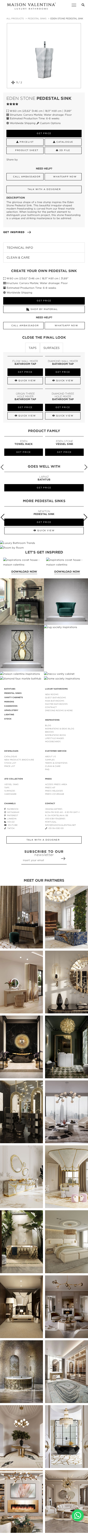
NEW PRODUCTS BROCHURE (19, 760)
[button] (85, 467)
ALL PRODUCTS (15, 18)
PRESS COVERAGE (54, 794)
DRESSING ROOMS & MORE (59, 710)
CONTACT (50, 803)
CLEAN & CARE (52, 766)
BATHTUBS (9, 689)
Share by (12, 159)
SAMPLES (50, 760)
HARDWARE (10, 794)
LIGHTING (9, 715)
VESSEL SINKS (11, 784)
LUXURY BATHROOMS (56, 689)
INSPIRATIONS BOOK (55, 735)
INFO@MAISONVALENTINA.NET (60, 825)
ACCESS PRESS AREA (56, 784)
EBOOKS (49, 732)
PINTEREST (12, 815)
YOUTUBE (12, 825)
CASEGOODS (11, 706)
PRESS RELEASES (54, 791)
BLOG (48, 725)
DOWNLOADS (11, 751)
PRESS (48, 779)
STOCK (8, 719)
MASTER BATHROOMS (56, 704)
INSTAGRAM (12, 812)
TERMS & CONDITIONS (56, 763)
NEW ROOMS (52, 694)
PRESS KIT (50, 787)
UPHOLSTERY (11, 710)
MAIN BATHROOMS (54, 701)
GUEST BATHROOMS (55, 698)
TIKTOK (10, 828)
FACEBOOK (12, 809)
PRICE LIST (9, 766)
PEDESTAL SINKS (37, 18)
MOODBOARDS (53, 741)
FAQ (47, 769)
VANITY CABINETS (13, 697)
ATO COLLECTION (13, 779)
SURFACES (9, 791)
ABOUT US (50, 756)
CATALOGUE (10, 756)
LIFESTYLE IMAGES (54, 738)
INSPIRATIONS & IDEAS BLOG (59, 729)
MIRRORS (9, 702)
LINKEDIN (11, 819)
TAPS (6, 787)
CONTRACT (51, 707)
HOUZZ (10, 822)
